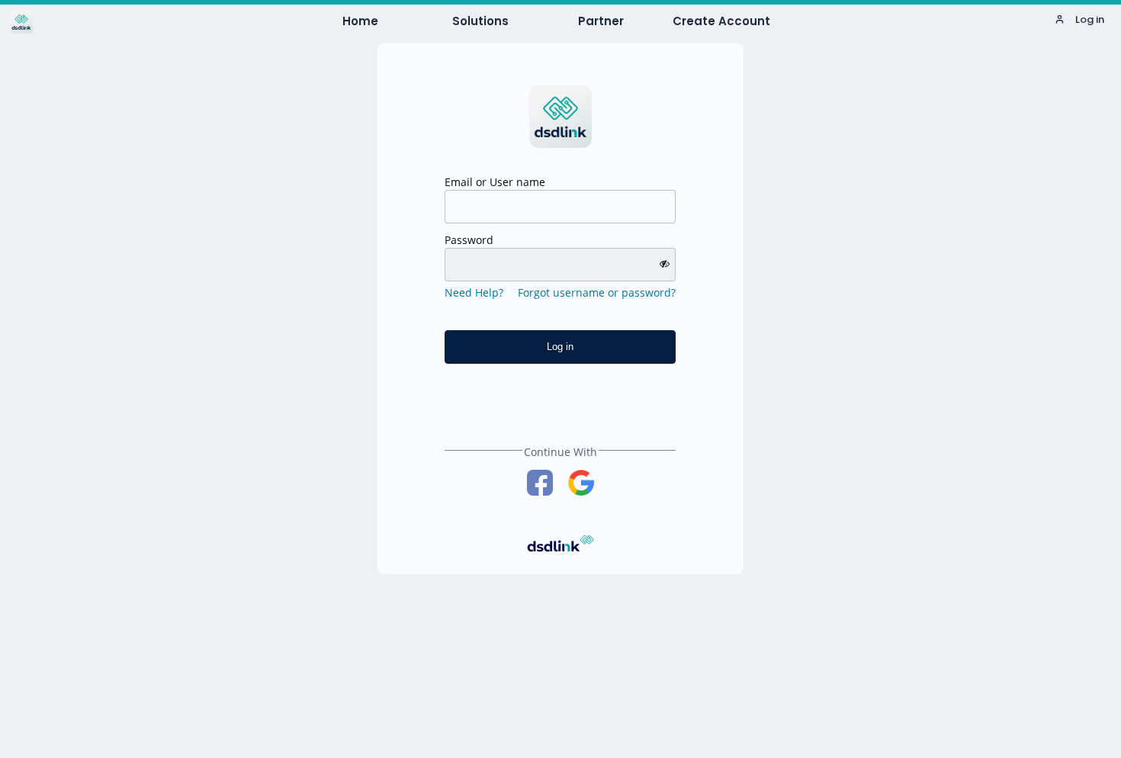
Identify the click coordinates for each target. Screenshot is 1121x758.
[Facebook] (540, 483)
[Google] (581, 483)
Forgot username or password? (597, 292)
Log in (1088, 19)
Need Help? (474, 292)
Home (360, 21)
